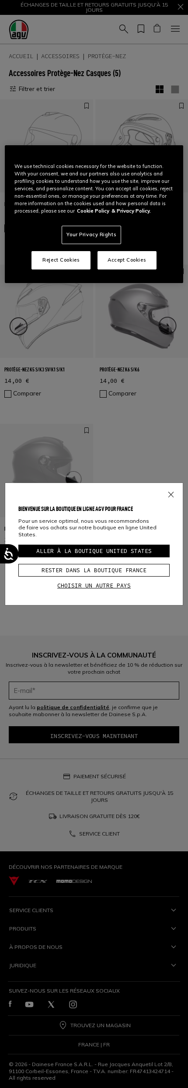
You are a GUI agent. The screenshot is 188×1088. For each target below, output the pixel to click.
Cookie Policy (93, 211)
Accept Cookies (127, 260)
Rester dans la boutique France (94, 570)
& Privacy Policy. (131, 211)
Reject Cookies (61, 260)
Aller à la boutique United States (94, 551)
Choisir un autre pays (94, 585)
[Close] (171, 493)
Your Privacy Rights (91, 234)
